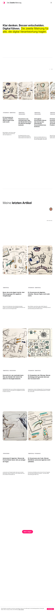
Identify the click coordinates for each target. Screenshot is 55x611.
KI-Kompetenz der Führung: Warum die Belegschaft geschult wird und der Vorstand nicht (39, 377)
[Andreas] (4, 98)
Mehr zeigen (27, 531)
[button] (51, 1)
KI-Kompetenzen (6, 112)
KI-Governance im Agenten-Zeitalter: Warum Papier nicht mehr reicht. (39, 294)
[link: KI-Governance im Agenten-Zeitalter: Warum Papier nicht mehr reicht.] (10, 99)
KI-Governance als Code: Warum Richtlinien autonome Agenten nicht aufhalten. (39, 459)
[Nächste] (51, 69)
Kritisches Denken (22, 114)
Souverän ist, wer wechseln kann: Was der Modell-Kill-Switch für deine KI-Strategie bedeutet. (24, 122)
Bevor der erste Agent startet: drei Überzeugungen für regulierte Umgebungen (13, 294)
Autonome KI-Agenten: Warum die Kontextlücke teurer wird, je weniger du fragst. (14, 459)
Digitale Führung (12, 112)
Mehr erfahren (21, 609)
